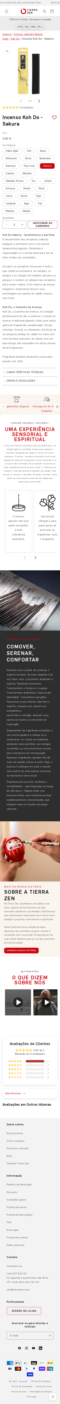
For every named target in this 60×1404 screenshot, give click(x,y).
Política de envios (17, 1207)
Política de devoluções (19, 1214)
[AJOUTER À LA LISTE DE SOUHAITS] (53, 117)
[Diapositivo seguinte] (56, 406)
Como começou (15, 1140)
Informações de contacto (41, 1392)
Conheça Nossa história (21, 950)
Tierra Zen (23, 1381)
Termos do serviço (44, 1386)
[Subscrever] (49, 1336)
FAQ (9, 1222)
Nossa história (15, 1133)
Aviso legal (32, 1397)
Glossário (12, 1192)
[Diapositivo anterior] (3, 406)
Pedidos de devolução (19, 1184)
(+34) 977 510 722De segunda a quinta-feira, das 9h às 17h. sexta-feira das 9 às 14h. (27, 1277)
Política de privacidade (22, 1386)
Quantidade (8, 218)
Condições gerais (16, 1199)
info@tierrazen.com (18, 1289)
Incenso (7, 34)
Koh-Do (15, 38)
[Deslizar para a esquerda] (21, 101)
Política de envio (18, 1392)
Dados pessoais (15, 1245)
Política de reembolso (41, 1381)
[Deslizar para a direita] (38, 101)
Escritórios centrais (18, 1148)
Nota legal (12, 1230)
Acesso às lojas (24, 1310)
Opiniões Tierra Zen (18, 1163)
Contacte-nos (14, 1266)
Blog (9, 1156)
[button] (6, 11)
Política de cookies (17, 1237)
